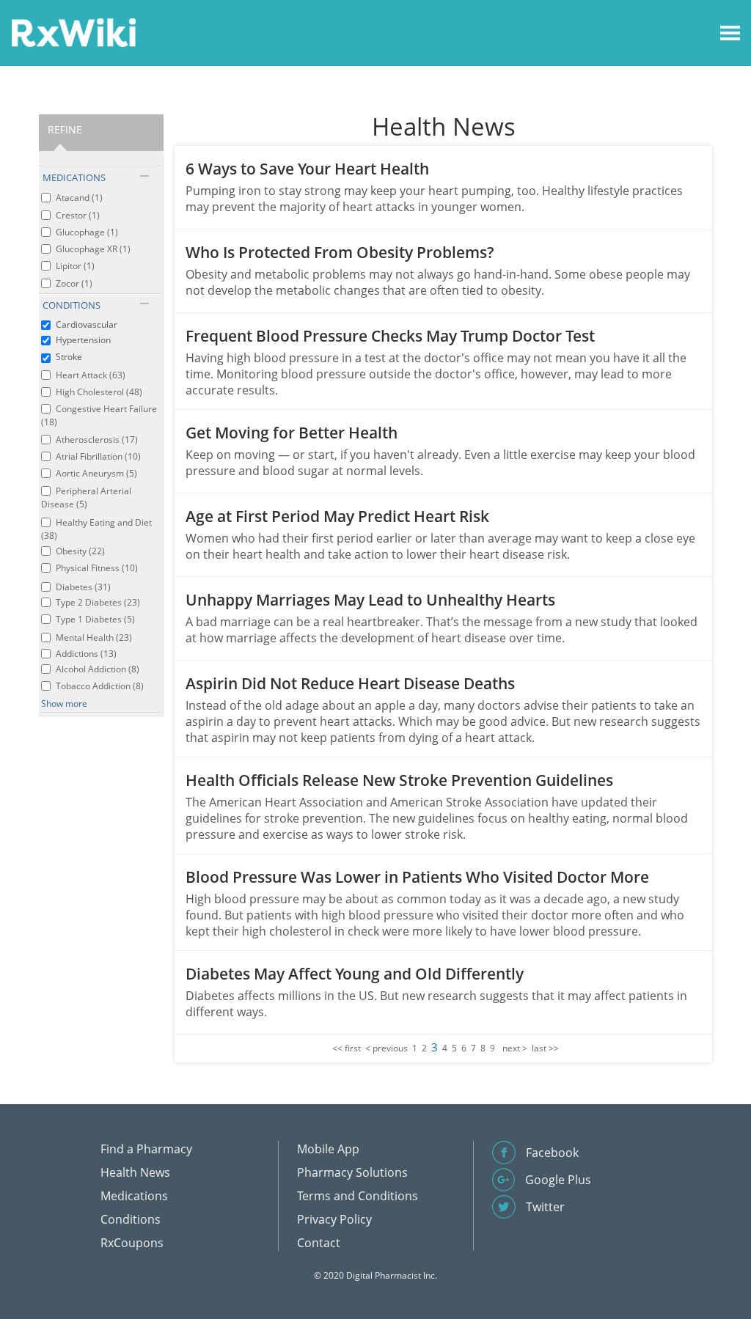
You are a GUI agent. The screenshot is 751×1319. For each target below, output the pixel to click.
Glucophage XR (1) (93, 249)
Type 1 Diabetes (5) (95, 619)
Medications (134, 1196)
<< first (346, 1048)
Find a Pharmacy (146, 1149)
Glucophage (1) (87, 232)
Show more (64, 703)
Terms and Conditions (357, 1196)
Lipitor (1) (75, 266)
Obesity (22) (80, 551)
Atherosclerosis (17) (97, 439)
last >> (545, 1048)
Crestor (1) (78, 215)
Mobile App (328, 1149)
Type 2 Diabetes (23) (98, 602)
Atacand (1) (79, 197)
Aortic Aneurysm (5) (96, 473)
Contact (318, 1243)
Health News (135, 1172)
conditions (71, 305)
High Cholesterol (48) (99, 392)
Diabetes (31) (83, 587)
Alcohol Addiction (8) (97, 669)
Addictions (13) (86, 653)
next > (514, 1048)
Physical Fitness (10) (97, 568)
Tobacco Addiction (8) (100, 686)
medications (74, 177)
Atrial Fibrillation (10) (98, 456)
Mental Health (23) (94, 637)
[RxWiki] (73, 32)
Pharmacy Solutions (352, 1172)
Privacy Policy (334, 1219)
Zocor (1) (74, 283)
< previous (386, 1048)
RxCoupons (132, 1243)
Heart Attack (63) (90, 375)
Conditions (130, 1219)
